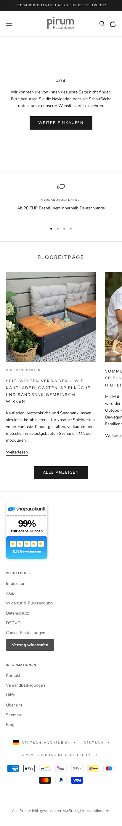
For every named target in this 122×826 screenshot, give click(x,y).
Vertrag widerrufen (30, 645)
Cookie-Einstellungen (25, 633)
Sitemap (13, 715)
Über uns (14, 705)
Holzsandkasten (23, 370)
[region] (61, 200)
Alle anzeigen (61, 472)
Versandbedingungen (25, 685)
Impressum (16, 583)
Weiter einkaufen (61, 122)
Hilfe (10, 695)
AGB (10, 593)
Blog (10, 725)
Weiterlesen (17, 452)
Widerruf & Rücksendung (29, 603)
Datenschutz (17, 613)
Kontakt (13, 675)
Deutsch (93, 743)
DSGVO (13, 623)
